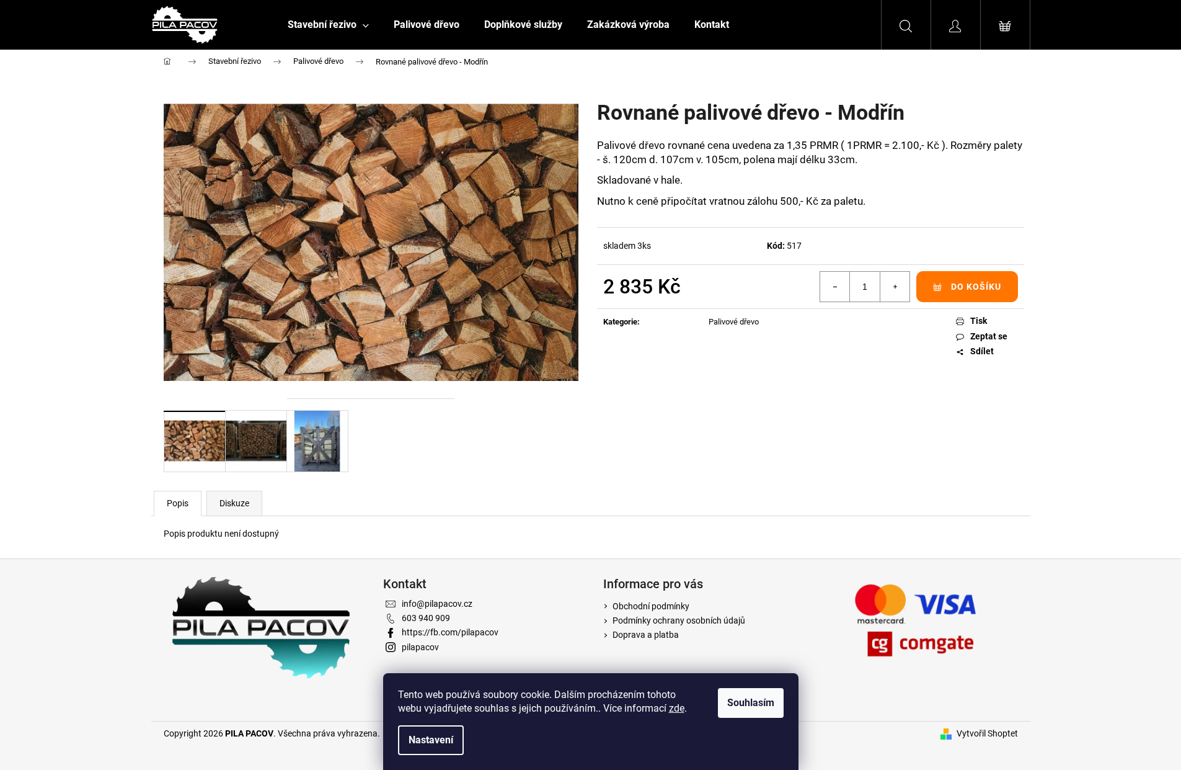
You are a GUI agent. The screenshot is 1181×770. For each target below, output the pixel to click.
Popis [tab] (177, 503)
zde (676, 708)
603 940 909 (426, 618)
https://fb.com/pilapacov (450, 632)
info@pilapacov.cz (437, 604)
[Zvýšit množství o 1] (894, 287)
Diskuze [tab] (234, 503)
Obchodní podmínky (651, 606)
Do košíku (976, 287)
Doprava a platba (646, 635)
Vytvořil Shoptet (987, 733)
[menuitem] (328, 25)
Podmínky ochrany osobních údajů (679, 620)
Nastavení (431, 740)
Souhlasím (750, 703)
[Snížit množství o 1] (835, 287)
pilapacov (420, 647)
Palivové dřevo (734, 321)
